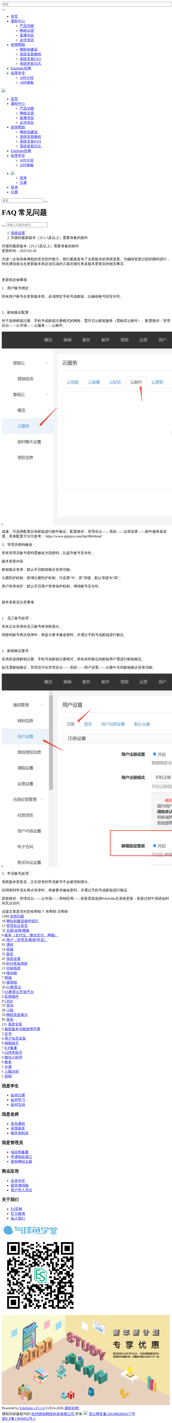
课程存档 (71, 1408)
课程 (9, 944)
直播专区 (27, 35)
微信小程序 (13, 1057)
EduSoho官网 (21, 68)
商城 (8, 978)
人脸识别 (11, 1071)
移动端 (11, 973)
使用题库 (18, 1128)
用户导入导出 (21, 1190)
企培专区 (27, 40)
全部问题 (17, 916)
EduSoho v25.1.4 (32, 1408)
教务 (8, 1062)
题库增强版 (20, 1185)
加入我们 (18, 1218)
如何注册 (18, 1095)
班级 (9, 949)
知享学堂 (18, 73)
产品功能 (27, 26)
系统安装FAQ (30, 59)
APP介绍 (27, 78)
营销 (8, 1076)
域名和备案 (20, 1152)
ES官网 (16, 1209)
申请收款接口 (21, 1157)
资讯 (9, 1005)
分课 (8, 1067)
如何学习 (18, 1100)
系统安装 (15, 1024)
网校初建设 (29, 49)
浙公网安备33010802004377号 (112, 1414)
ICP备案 (10, 1048)
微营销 (11, 982)
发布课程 (18, 1124)
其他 (9, 1019)
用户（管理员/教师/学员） (26, 940)
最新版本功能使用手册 (22, 1029)
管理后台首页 (17, 926)
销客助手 (11, 1043)
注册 (23, 182)
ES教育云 (13, 987)
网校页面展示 (17, 1015)
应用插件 (11, 996)
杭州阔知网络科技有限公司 (53, 1414)
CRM (8, 1001)
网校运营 (27, 30)
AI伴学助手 (13, 1052)
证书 (8, 1034)
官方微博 (18, 1214)
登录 (23, 178)
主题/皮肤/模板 (18, 930)
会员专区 (18, 1180)
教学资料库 (20, 1133)
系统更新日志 (30, 63)
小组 (9, 1010)
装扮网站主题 (21, 1161)
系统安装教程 (30, 54)
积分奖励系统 (17, 963)
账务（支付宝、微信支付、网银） (31, 935)
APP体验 (27, 82)
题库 (9, 954)
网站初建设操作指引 (22, 921)
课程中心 (18, 21)
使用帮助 (18, 45)
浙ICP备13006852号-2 (18, 1419)
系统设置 (18, 233)
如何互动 (18, 1104)
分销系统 (13, 968)
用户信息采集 (15, 1038)
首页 (14, 16)
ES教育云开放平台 (19, 992)
